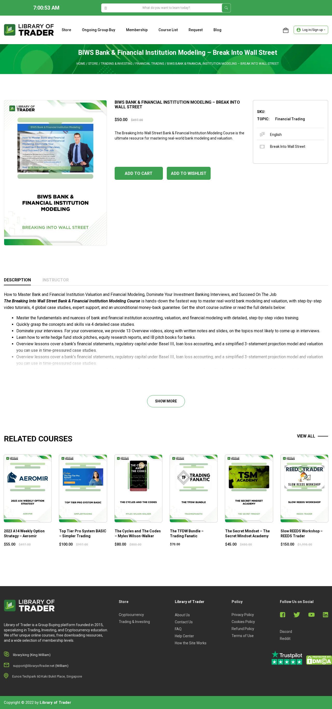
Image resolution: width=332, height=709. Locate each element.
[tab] (17, 280)
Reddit (285, 639)
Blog (217, 30)
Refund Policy (243, 629)
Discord (286, 632)
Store (66, 30)
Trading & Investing (117, 63)
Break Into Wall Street (287, 146)
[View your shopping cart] (285, 30)
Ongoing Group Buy (98, 30)
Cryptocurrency (131, 615)
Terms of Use (243, 636)
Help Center (184, 636)
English (276, 134)
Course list (168, 30)
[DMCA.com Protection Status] (319, 660)
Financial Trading (149, 63)
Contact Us (184, 622)
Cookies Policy (243, 622)
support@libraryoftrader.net (33, 666)
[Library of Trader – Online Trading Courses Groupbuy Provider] (29, 30)
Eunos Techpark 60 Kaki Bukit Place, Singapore (47, 676)
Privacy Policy (243, 615)
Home (81, 63)
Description (17, 279)
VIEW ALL (306, 436)
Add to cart (139, 173)
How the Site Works (190, 643)
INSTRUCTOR (56, 279)
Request (196, 30)
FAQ (178, 629)
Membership (137, 30)
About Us (182, 615)
